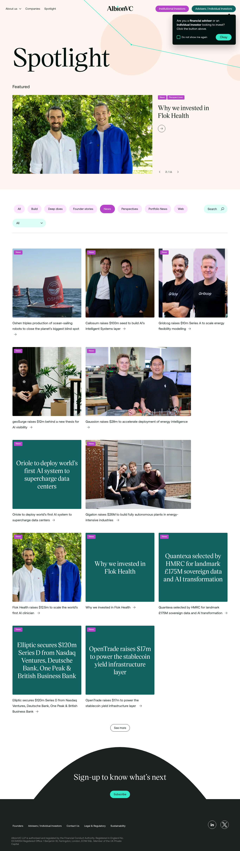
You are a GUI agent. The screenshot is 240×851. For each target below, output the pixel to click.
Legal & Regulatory (95, 825)
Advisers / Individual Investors (213, 8)
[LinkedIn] (212, 825)
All (19, 209)
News (162, 97)
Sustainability (118, 825)
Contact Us (73, 825)
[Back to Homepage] (120, 8)
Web (181, 209)
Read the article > (46, 296)
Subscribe (120, 794)
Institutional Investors (172, 8)
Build (34, 209)
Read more (120, 134)
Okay (223, 37)
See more (120, 727)
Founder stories (83, 209)
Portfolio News (158, 209)
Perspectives (176, 97)
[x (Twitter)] (224, 825)
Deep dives (55, 209)
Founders (18, 825)
